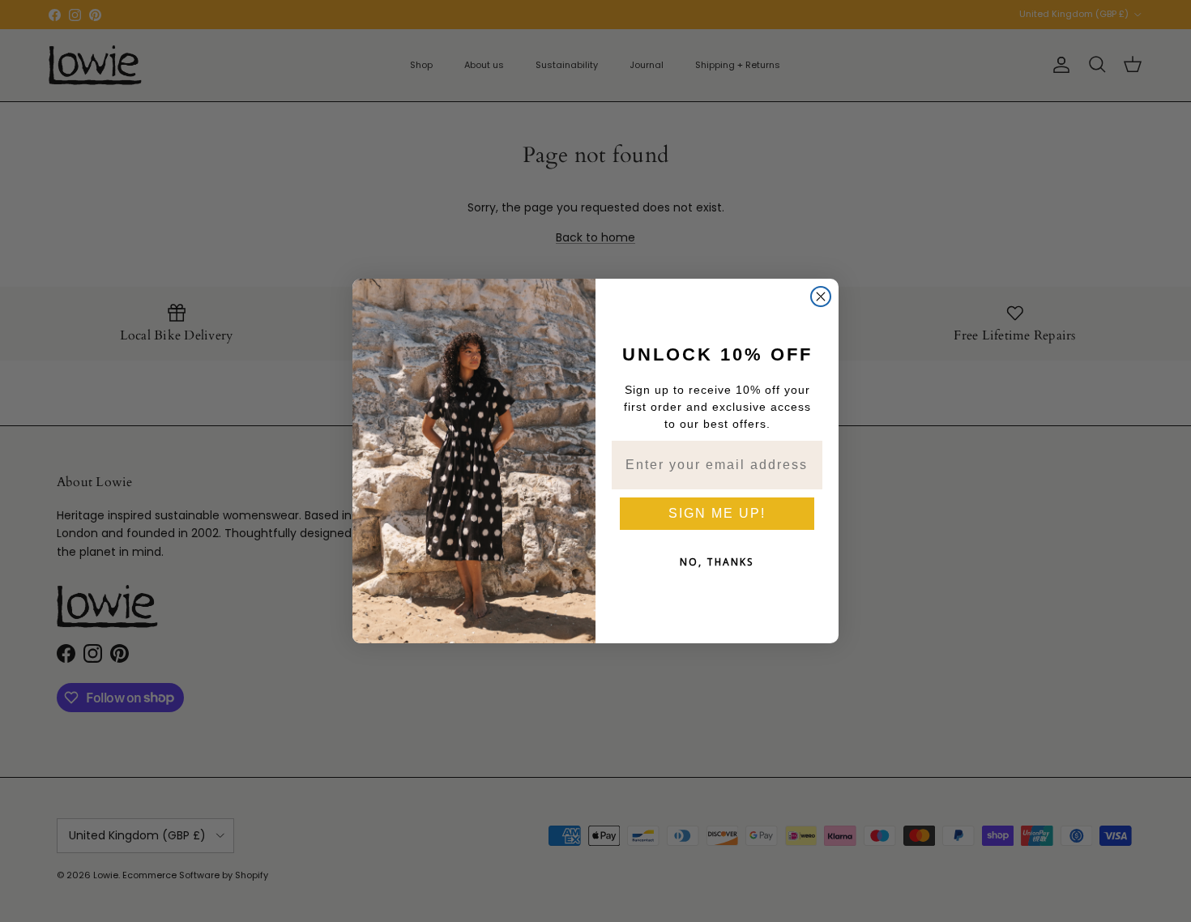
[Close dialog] (820, 296)
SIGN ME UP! (717, 513)
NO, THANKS (717, 562)
